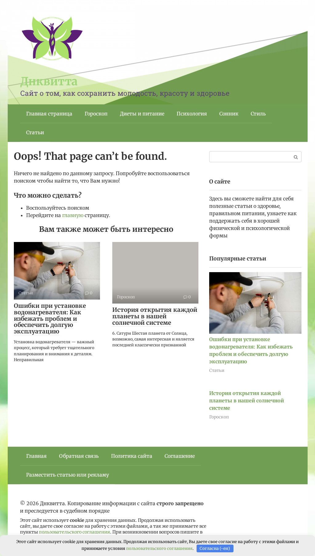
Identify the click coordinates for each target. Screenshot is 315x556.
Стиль (258, 114)
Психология (192, 114)
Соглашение (180, 456)
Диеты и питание (142, 114)
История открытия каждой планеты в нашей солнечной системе (154, 316)
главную (72, 215)
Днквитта (49, 81)
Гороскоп (96, 114)
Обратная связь (79, 456)
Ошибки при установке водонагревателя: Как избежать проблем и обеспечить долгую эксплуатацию (50, 318)
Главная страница (49, 114)
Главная (36, 456)
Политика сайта (131, 456)
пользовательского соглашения (74, 532)
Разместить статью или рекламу (67, 475)
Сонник (228, 114)
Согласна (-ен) (215, 548)
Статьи (35, 132)
